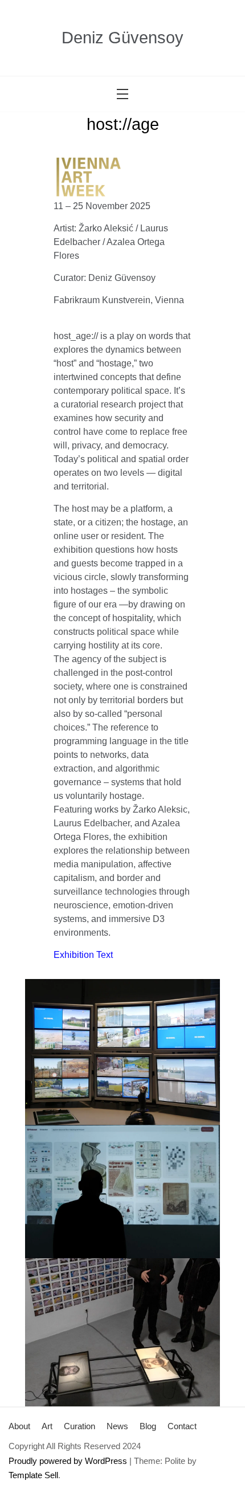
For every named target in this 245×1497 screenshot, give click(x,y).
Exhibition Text (83, 955)
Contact (182, 1426)
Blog (148, 1426)
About (19, 1426)
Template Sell (33, 1475)
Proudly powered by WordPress (68, 1461)
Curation (79, 1426)
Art (47, 1426)
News (117, 1426)
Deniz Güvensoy (122, 37)
